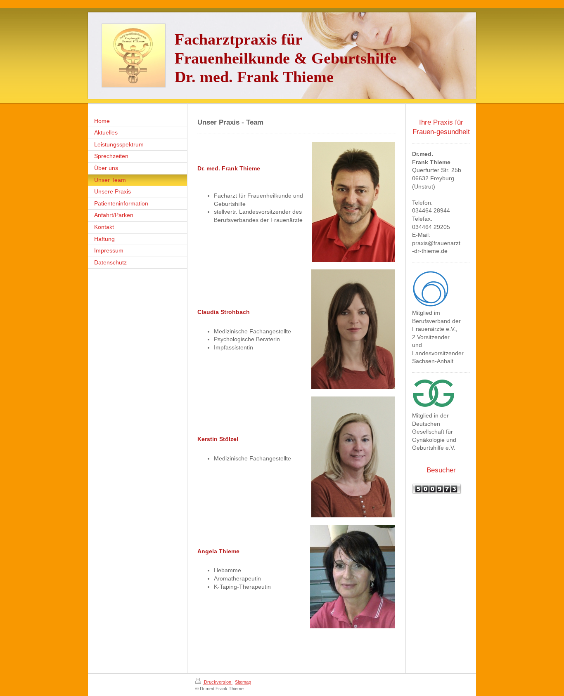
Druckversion (217, 681)
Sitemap (243, 681)
